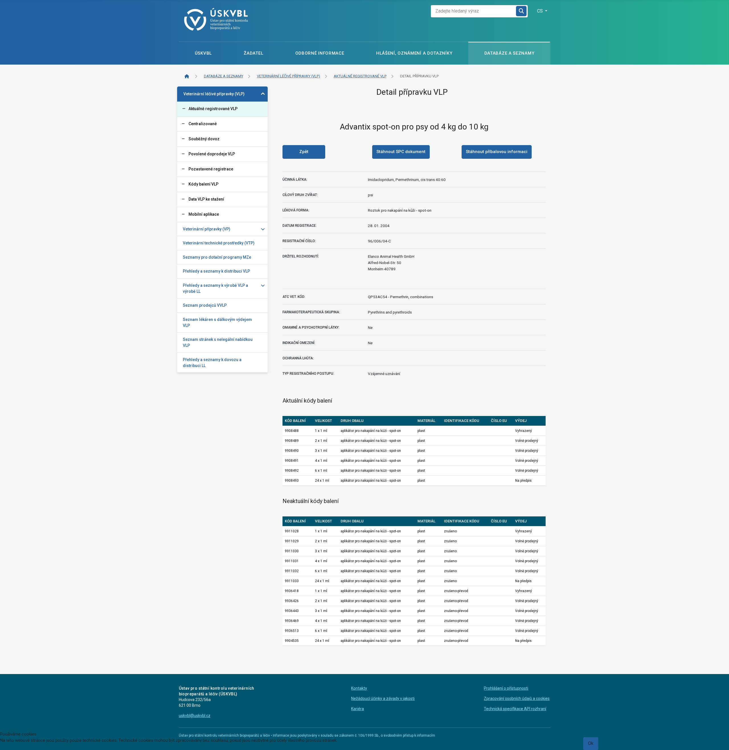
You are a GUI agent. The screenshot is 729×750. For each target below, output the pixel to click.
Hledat (521, 11)
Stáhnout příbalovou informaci (496, 151)
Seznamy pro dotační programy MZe (217, 257)
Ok (590, 743)
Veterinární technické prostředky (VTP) (219, 243)
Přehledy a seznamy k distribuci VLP (216, 271)
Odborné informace (319, 53)
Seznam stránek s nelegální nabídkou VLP (218, 342)
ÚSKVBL (203, 53)
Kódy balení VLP (203, 184)
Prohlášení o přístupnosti (506, 688)
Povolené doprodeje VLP (212, 154)
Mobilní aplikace (204, 214)
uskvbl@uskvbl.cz (194, 715)
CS (540, 11)
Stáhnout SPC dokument (400, 151)
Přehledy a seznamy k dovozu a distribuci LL (212, 362)
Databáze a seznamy (509, 53)
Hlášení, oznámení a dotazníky (414, 53)
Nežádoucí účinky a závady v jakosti (383, 698)
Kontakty (359, 688)
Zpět (303, 151)
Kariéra (357, 708)
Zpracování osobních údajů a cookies (517, 698)
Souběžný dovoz (204, 139)
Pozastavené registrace (211, 169)
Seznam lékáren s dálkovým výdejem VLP (217, 322)
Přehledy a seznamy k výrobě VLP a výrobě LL (215, 288)
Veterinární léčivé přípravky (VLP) (214, 94)
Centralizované (203, 123)
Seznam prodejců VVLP (205, 305)
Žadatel (253, 53)
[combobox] (473, 11)
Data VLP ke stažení (206, 199)
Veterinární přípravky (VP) (206, 229)
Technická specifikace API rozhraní (515, 708)
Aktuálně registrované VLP (213, 108)
